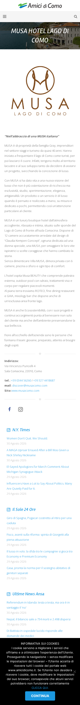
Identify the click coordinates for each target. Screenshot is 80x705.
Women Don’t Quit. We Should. (27, 438)
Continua (40, 696)
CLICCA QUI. (40, 688)
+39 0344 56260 (21, 380)
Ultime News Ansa (28, 594)
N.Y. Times (21, 430)
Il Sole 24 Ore (24, 509)
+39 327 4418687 (44, 380)
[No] (74, 671)
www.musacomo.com (25, 391)
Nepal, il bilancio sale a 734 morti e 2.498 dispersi (38, 619)
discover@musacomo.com (29, 385)
